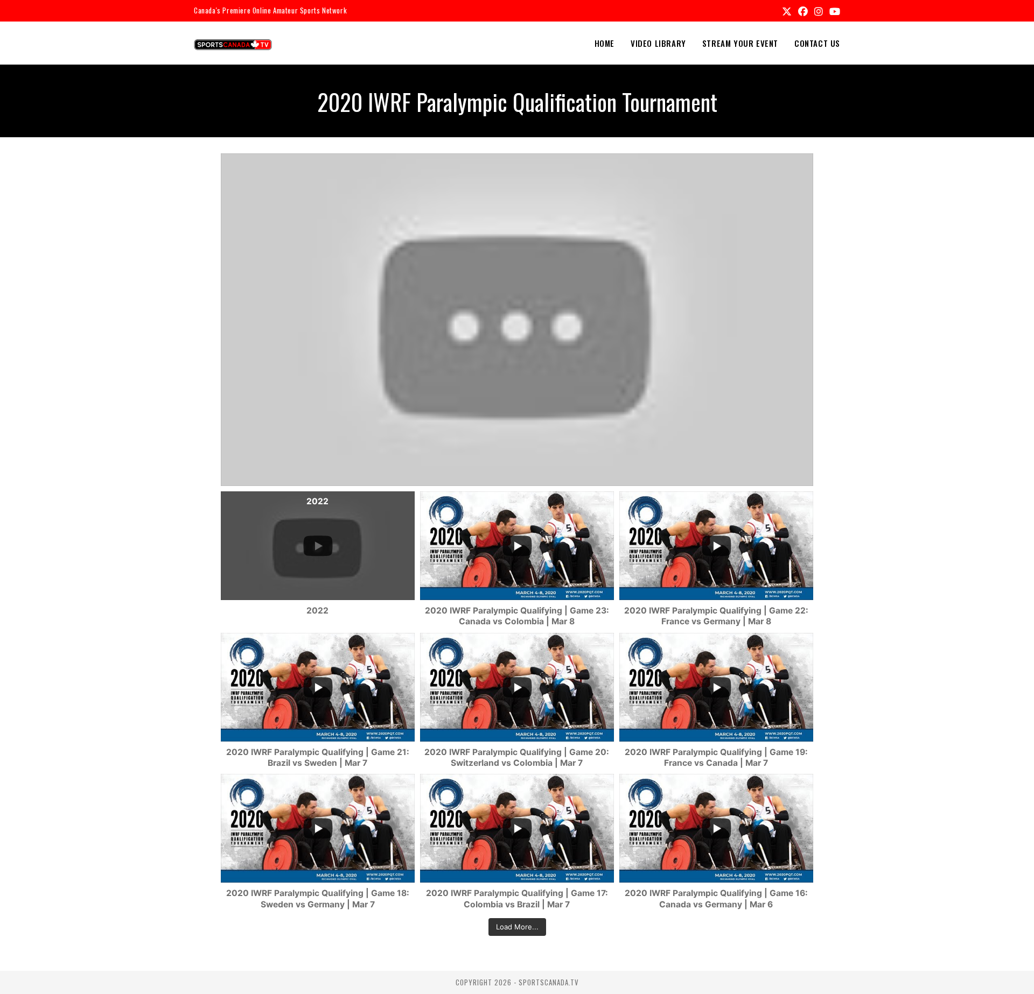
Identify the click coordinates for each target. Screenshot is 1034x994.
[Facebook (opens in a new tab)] (803, 11)
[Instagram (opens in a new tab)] (818, 11)
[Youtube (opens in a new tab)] (833, 11)
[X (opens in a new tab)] (787, 11)
